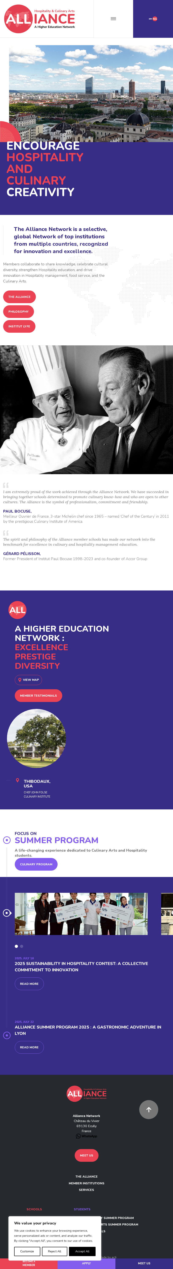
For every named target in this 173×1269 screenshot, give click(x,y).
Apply (86, 1263)
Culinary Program (36, 864)
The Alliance (19, 297)
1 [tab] (16, 946)
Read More (29, 984)
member (29, 1263)
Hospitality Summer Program (108, 1218)
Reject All (54, 1251)
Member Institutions (86, 1183)
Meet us (144, 1263)
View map (31, 680)
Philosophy (18, 312)
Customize (27, 1251)
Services (86, 1190)
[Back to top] (148, 1109)
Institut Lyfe (19, 326)
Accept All (82, 1251)
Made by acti (107, 1257)
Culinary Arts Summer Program (110, 1225)
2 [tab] (21, 946)
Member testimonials (38, 696)
